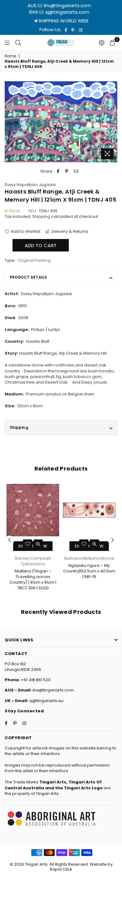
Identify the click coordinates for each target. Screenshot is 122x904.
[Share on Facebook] (58, 171)
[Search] (18, 42)
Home (10, 56)
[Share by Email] (76, 171)
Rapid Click (61, 869)
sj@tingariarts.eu (46, 701)
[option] (61, 121)
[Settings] (101, 42)
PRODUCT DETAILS (28, 277)
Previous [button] (9, 540)
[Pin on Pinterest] (67, 171)
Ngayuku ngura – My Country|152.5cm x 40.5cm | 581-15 (89, 571)
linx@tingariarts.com (67, 5)
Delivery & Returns (69, 231)
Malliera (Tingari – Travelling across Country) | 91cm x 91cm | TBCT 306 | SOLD (32, 579)
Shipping (41, 216)
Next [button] (112, 540)
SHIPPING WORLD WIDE (63, 20)
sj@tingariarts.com (66, 12)
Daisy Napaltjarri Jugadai (30, 185)
